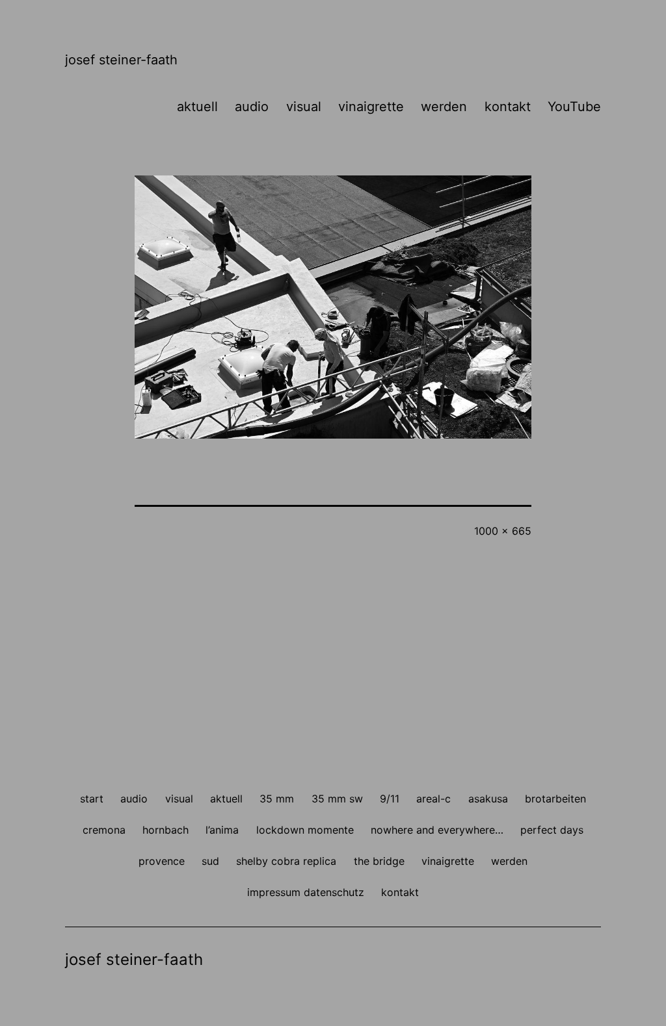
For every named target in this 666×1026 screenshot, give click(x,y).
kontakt (508, 106)
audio (252, 106)
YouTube (574, 106)
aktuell (197, 106)
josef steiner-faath (121, 60)
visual (303, 106)
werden (444, 106)
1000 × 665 (502, 530)
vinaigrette (371, 106)
